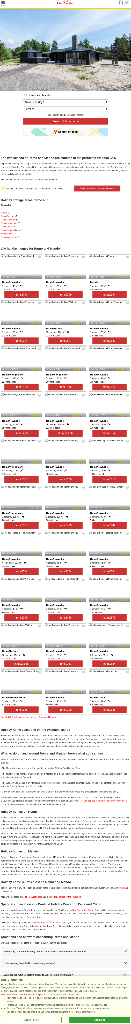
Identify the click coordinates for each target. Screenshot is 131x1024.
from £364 (109, 571)
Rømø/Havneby (9, 220)
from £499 (22, 387)
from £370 (66, 479)
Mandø (5, 213)
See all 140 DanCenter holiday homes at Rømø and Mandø (28, 717)
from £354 (109, 433)
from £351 (66, 663)
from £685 (109, 709)
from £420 (66, 525)
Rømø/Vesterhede (10, 237)
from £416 (66, 387)
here (77, 994)
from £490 (22, 433)
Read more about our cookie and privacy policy (23, 994)
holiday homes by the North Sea (66, 897)
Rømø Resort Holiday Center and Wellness (48, 922)
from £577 (22, 525)
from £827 (66, 340)
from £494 (22, 294)
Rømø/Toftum (8, 233)
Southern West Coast (32, 897)
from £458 (66, 617)
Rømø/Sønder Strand (11, 230)
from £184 (109, 294)
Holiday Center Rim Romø (81, 910)
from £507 (22, 479)
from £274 (66, 571)
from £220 (66, 709)
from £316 (109, 479)
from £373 (109, 617)
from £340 (22, 617)
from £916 (22, 709)
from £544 (109, 663)
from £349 (66, 294)
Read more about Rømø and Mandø (97, 188)
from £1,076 (65, 433)
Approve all (99, 1020)
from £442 (109, 525)
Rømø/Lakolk (8, 227)
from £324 (22, 340)
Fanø (125, 888)
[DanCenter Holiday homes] (65, 3)
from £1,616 (21, 663)
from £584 (22, 571)
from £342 (109, 340)
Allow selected (31, 1020)
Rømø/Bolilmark (9, 216)
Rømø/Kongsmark (10, 223)
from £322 (109, 387)
